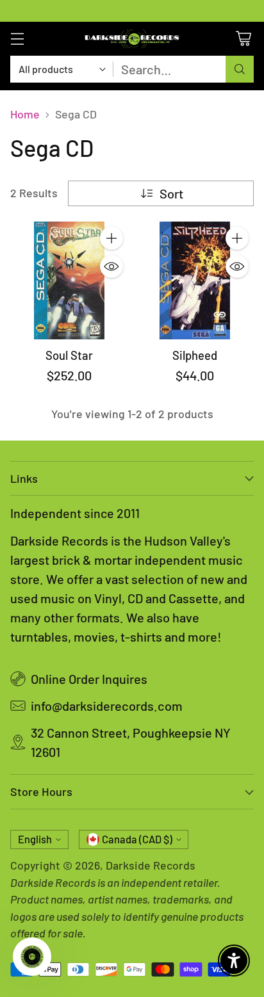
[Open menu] (17, 39)
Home (25, 114)
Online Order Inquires (89, 678)
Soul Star (69, 355)
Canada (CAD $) (137, 839)
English (35, 839)
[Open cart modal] (243, 39)
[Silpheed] (195, 280)
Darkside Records (150, 865)
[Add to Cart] (111, 238)
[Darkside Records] (132, 38)
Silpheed (194, 355)
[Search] (240, 69)
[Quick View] (111, 266)
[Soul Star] (69, 280)
